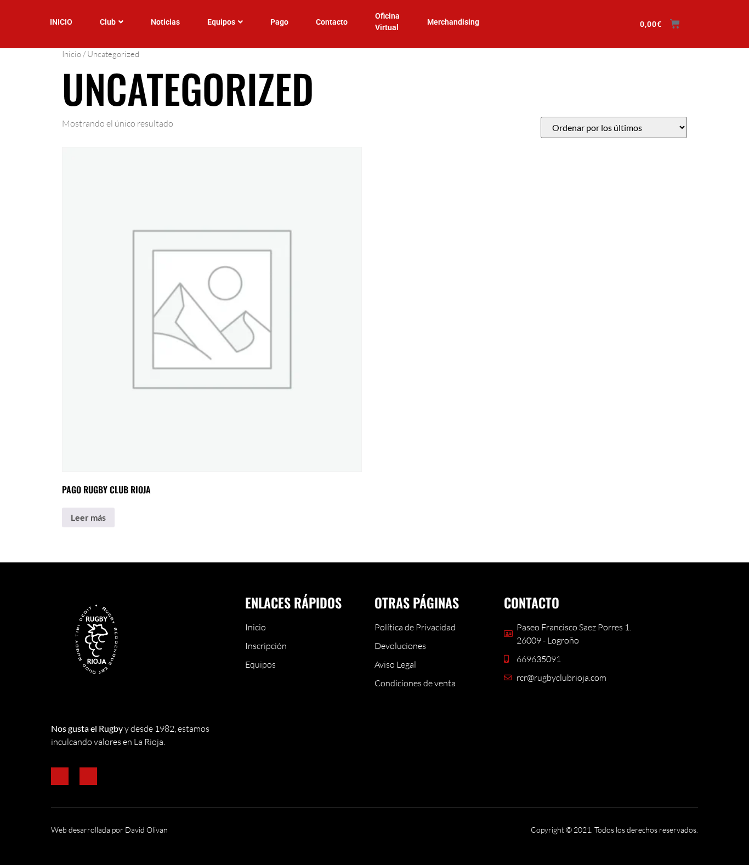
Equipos (221, 22)
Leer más (88, 517)
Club (108, 22)
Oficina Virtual (387, 22)
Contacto (332, 22)
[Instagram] (88, 776)
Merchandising (453, 22)
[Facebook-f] (60, 776)
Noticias (165, 22)
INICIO (61, 22)
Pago (279, 22)
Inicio (71, 54)
